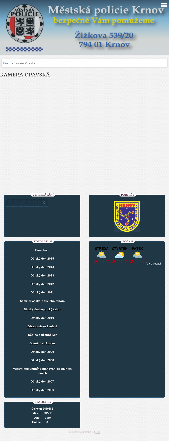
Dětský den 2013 (42, 275)
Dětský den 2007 (42, 381)
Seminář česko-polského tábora (42, 301)
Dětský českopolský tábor (42, 309)
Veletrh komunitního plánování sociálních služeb (42, 371)
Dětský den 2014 (42, 267)
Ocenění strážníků (42, 343)
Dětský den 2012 (42, 284)
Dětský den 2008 (42, 360)
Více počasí (154, 263)
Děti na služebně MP (42, 334)
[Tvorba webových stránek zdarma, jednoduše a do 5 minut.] (92, 432)
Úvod (6, 63)
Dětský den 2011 (42, 292)
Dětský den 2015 (42, 258)
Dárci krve (42, 250)
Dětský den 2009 (42, 351)
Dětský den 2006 (42, 390)
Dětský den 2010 (42, 317)
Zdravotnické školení (42, 326)
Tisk (97, 431)
